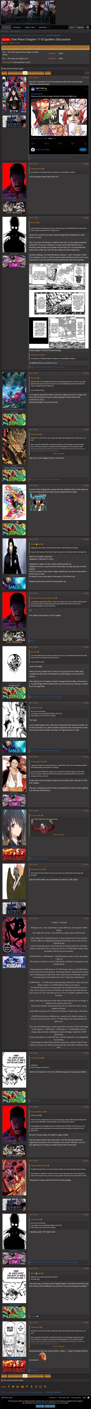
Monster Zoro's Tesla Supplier (14, 410)
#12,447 (86, 539)
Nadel (14, 847)
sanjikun (14, 793)
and (45, 751)
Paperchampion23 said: (39, 1165)
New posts (5, 31)
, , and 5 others (51, 158)
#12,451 (86, 757)
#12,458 (86, 1215)
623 (25, 73)
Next (47, 73)
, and (46, 479)
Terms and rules (64, 1397)
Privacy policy (76, 1397)
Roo (14, 200)
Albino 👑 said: (36, 544)
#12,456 (86, 1107)
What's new (29, 27)
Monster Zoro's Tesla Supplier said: (43, 598)
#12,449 (86, 647)
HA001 (14, 466)
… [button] (12, 73)
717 (42, 73)
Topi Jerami (14, 575)
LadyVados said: (36, 169)
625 (34, 73)
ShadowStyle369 (14, 1358)
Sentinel (14, 254)
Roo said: (34, 222)
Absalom (6, 43)
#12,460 (86, 1322)
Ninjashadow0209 (14, 1197)
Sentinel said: (35, 434)
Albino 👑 (14, 521)
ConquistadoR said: (37, 761)
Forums (6, 27)
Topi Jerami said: (36, 1058)
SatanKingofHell (14, 954)
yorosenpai (14, 114)
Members (43, 27)
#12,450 (86, 703)
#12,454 (86, 918)
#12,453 (86, 864)
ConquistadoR (14, 683)
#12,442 (86, 164)
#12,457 (86, 1161)
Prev (4, 73)
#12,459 (86, 1268)
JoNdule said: (35, 708)
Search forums (16, 31)
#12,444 (86, 373)
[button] (22, 27)
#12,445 (86, 430)
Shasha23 (14, 900)
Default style (7, 1397)
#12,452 (86, 811)
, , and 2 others (55, 1262)
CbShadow (14, 739)
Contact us (53, 1397)
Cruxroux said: (36, 815)
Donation (17, 27)
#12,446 (86, 485)
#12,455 (86, 1053)
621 (16, 73)
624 (29, 73)
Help (84, 1397)
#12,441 (86, 78)
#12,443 (86, 218)
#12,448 (86, 593)
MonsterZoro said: (37, 869)
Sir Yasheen (14, 1089)
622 (20, 73)
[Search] (88, 27)
